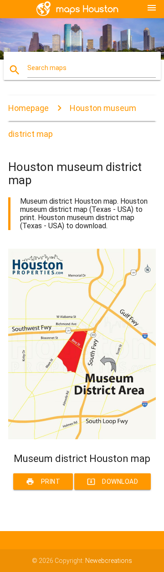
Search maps (47, 67)
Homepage (28, 108)
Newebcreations (108, 560)
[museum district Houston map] (82, 437)
